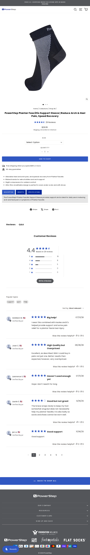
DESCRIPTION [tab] (8, 192)
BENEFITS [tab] (21, 192)
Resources (44, 511)
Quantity (45, 148)
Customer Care (44, 516)
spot (19, 302)
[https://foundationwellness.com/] (45, 533)
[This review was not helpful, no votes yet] (81, 335)
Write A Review (45, 281)
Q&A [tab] (21, 224)
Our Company (44, 505)
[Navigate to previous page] (28, 455)
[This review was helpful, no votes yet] (77, 335)
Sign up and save (44, 521)
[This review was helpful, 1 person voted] (77, 366)
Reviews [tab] (10, 224)
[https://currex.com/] (34, 540)
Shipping (37, 130)
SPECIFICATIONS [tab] (34, 192)
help (25, 302)
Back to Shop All (46, 481)
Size (44, 138)
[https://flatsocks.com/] (75, 540)
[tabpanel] (45, 199)
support (10, 302)
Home (35, 109)
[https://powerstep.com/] (15, 540)
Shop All (52, 109)
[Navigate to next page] (62, 455)
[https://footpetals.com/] (50, 540)
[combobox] (73, 308)
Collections (43, 109)
